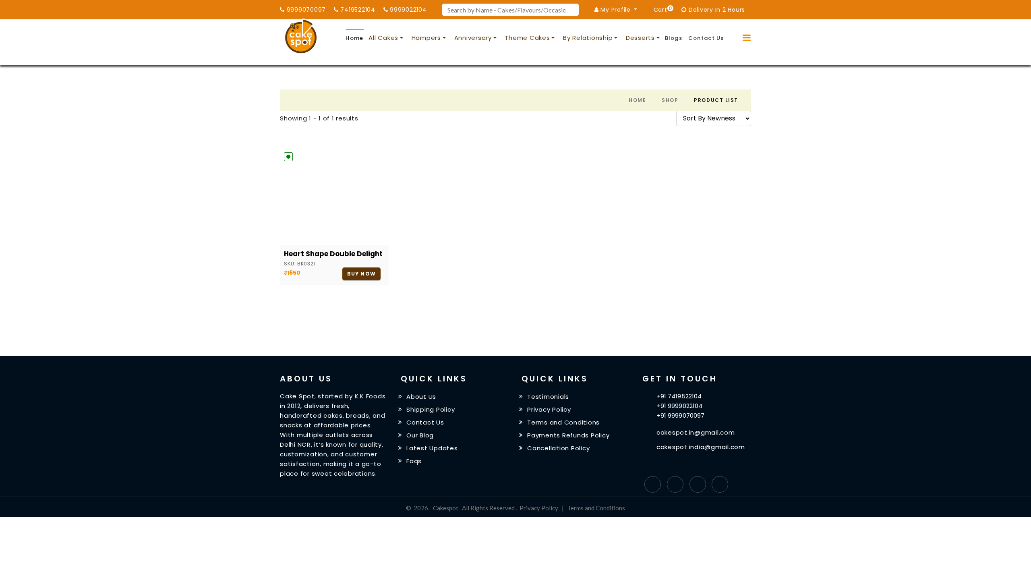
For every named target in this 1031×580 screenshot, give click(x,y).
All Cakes (383, 37)
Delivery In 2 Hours (716, 10)
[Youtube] (720, 484)
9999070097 (305, 10)
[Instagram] (697, 484)
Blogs (674, 38)
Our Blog (420, 435)
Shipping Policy (430, 409)
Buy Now (361, 273)
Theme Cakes (527, 37)
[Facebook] (652, 484)
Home (354, 38)
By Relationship (588, 37)
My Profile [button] (616, 10)
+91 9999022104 (679, 406)
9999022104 (407, 10)
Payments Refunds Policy (568, 435)
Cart (662, 9)
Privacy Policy (549, 409)
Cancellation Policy (558, 448)
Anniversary (473, 37)
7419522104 (357, 10)
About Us (421, 396)
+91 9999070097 (680, 415)
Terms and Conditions (563, 422)
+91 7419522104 (679, 396)
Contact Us (706, 38)
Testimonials (548, 396)
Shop (670, 100)
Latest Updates (432, 448)
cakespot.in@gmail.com (695, 432)
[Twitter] (675, 484)
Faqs (414, 460)
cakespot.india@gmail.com (700, 447)
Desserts (640, 37)
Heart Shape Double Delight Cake (334, 254)
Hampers (426, 37)
